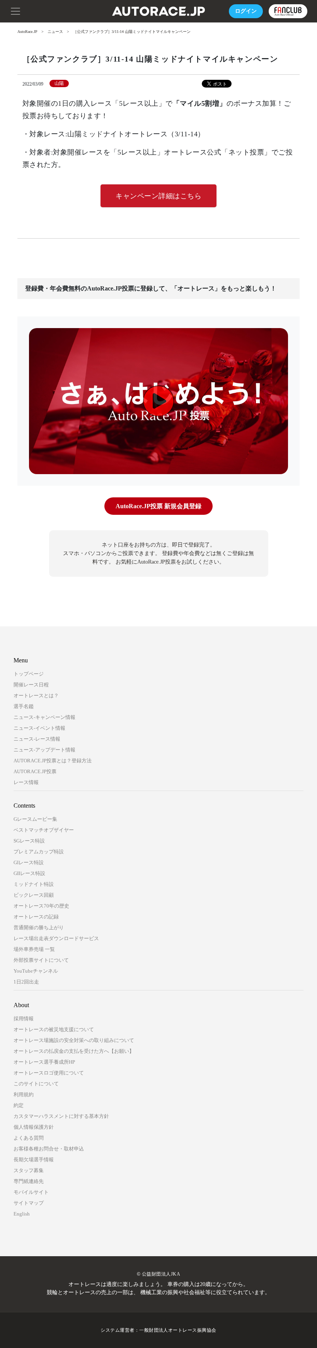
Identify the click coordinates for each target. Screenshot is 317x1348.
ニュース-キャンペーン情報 (44, 717)
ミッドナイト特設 (34, 884)
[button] (15, 10)
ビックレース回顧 (34, 895)
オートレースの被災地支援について (54, 1029)
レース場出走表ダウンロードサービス (56, 938)
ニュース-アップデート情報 (44, 750)
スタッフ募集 (29, 1170)
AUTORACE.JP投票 (35, 771)
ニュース (55, 31)
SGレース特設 (29, 841)
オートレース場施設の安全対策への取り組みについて (74, 1040)
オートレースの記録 (36, 917)
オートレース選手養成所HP (44, 1062)
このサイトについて (36, 1084)
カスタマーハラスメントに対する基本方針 (61, 1116)
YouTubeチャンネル (36, 971)
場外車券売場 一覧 (34, 949)
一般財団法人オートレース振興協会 (177, 1330)
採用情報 (24, 1018)
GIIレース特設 (29, 873)
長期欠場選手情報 (34, 1159)
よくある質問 (29, 1138)
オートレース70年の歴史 (41, 906)
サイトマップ (29, 1203)
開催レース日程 (31, 685)
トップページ (29, 674)
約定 (19, 1105)
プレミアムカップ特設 (39, 852)
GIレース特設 (29, 862)
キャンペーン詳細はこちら (158, 196)
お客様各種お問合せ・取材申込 (49, 1149)
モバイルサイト (31, 1192)
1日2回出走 (26, 982)
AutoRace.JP (27, 31)
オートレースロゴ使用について (49, 1073)
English (22, 1214)
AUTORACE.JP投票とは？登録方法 (53, 760)
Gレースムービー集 (35, 819)
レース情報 (26, 782)
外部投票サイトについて (41, 960)
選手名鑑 (24, 706)
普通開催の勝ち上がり (39, 927)
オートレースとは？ (36, 695)
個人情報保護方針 (34, 1127)
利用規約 (24, 1094)
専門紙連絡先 (29, 1181)
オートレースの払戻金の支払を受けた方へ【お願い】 (74, 1051)
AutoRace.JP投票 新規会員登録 (158, 506)
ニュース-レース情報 (37, 739)
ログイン (246, 11)
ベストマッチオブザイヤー (44, 830)
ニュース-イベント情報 (39, 728)
